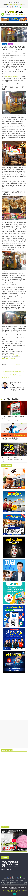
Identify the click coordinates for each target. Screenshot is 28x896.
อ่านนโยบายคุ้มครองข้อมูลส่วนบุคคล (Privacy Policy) (13, 890)
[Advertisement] (14, 734)
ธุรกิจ (8, 55)
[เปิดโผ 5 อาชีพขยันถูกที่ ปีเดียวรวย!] (14, 443)
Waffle (9, 53)
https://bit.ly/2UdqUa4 (13, 364)
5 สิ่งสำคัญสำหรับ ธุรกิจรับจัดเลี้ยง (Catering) (11, 376)
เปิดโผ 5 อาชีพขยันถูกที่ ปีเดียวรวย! (11, 458)
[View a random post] (25, 24)
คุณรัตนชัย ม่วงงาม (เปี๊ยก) (14, 459)
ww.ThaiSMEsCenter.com (12, 76)
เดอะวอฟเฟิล (22, 55)
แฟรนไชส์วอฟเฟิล (9, 57)
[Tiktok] (12, 7)
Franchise (5, 44)
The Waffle (5, 53)
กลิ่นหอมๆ (17, 53)
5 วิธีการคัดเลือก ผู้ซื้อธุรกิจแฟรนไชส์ (13, 371)
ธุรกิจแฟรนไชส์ (13, 55)
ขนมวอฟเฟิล (4, 55)
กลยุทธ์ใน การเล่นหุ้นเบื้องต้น (10, 438)
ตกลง (14, 893)
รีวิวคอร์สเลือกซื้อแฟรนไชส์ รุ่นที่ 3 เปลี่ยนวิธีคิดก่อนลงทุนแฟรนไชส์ (14, 5)
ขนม (20, 53)
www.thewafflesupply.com (13, 355)
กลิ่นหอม (12, 53)
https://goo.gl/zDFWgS (8, 358)
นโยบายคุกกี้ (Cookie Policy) (14, 891)
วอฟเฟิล (17, 55)
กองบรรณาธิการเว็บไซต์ (13, 439)
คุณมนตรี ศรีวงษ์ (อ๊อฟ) (13, 52)
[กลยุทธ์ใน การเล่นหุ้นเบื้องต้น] (14, 423)
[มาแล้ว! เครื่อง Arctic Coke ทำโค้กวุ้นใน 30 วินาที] (14, 402)
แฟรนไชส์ (4, 57)
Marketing (10, 44)
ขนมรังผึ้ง (23, 53)
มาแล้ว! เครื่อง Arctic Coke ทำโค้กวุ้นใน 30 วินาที (14, 417)
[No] (26, 890)
